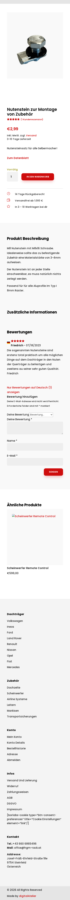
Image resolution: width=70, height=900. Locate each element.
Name (12, 441)
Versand (31, 135)
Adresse (12, 754)
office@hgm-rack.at (27, 848)
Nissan (11, 650)
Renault (12, 644)
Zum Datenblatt (18, 158)
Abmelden (13, 760)
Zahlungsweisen (18, 792)
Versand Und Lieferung (22, 780)
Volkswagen (15, 621)
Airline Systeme (17, 699)
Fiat (9, 661)
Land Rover (14, 638)
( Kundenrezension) (32, 119)
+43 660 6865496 (25, 843)
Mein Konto (14, 737)
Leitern (11, 705)
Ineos (10, 627)
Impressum (14, 809)
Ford (10, 632)
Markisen (13, 710)
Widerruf (12, 786)
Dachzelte (13, 687)
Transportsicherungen (22, 716)
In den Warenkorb (38, 176)
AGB (9, 798)
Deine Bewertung (18, 414)
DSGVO (11, 803)
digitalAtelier (27, 896)
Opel (10, 655)
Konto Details (16, 742)
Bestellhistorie (16, 748)
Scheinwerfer (15, 693)
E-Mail (12, 456)
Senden (53, 471)
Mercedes (13, 667)
